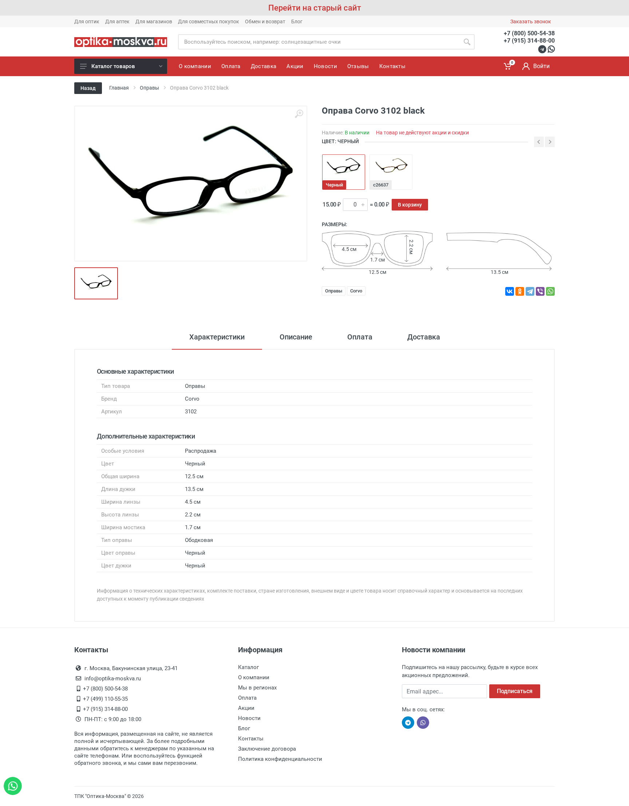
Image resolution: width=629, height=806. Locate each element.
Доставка (423, 337)
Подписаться (515, 691)
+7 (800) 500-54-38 (529, 33)
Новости (249, 718)
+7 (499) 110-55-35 (105, 699)
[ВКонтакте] (509, 291)
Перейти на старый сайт (314, 7)
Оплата (359, 337)
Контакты (251, 738)
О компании (253, 677)
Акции (246, 708)
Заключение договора (267, 749)
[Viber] (540, 291)
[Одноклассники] (519, 291)
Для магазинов (153, 21)
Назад (88, 88)
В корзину (410, 205)
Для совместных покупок (208, 21)
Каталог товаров (113, 66)
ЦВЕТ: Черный (340, 141)
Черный (334, 185)
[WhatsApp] (550, 291)
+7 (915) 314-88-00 (529, 40)
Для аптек (117, 21)
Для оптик (86, 21)
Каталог (248, 667)
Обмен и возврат (265, 21)
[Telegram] (530, 291)
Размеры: (334, 224)
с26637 (380, 185)
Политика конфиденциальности (280, 759)
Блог (296, 21)
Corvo (356, 291)
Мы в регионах (257, 687)
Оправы (333, 291)
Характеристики (217, 337)
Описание (296, 337)
